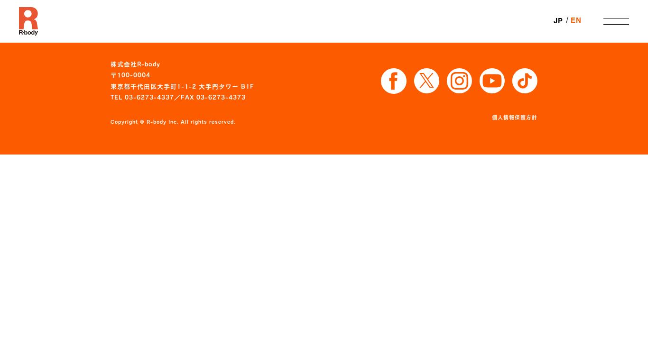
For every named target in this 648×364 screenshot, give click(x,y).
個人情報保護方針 (514, 117)
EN (576, 21)
